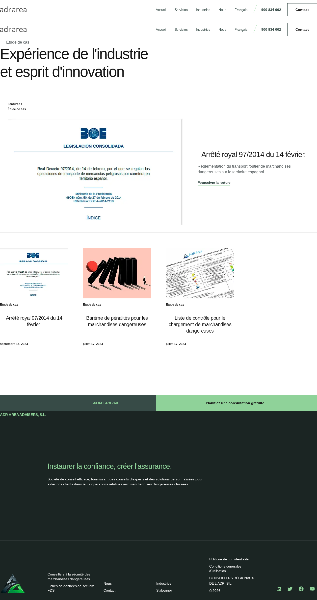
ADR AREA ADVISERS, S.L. (23, 415)
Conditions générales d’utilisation (225, 568)
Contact (109, 590)
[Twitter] (290, 589)
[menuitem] (241, 9)
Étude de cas (17, 109)
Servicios (181, 10)
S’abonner (164, 590)
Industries (203, 10)
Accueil (161, 10)
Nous (222, 10)
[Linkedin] (279, 589)
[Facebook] (301, 589)
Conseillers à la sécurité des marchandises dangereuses (69, 576)
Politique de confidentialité (229, 559)
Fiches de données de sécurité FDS (71, 588)
